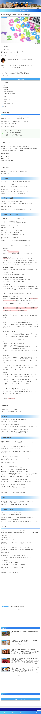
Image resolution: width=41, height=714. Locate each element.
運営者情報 (6, 89)
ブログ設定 (5, 87)
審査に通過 (22, 606)
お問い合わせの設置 (8, 91)
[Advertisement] (20, 591)
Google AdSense (13, 606)
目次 (19, 79)
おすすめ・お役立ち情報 (5, 606)
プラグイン (5, 85)
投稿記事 (5, 96)
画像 (5, 101)
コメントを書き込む (20, 699)
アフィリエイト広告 (8, 103)
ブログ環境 (5, 82)
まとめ (4, 106)
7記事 (18, 606)
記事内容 (6, 98)
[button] (38, 336)
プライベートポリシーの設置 (10, 93)
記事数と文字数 (7, 99)
